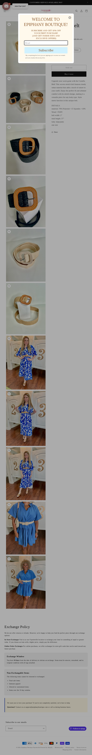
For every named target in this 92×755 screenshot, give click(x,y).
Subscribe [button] (46, 50)
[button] (69, 17)
